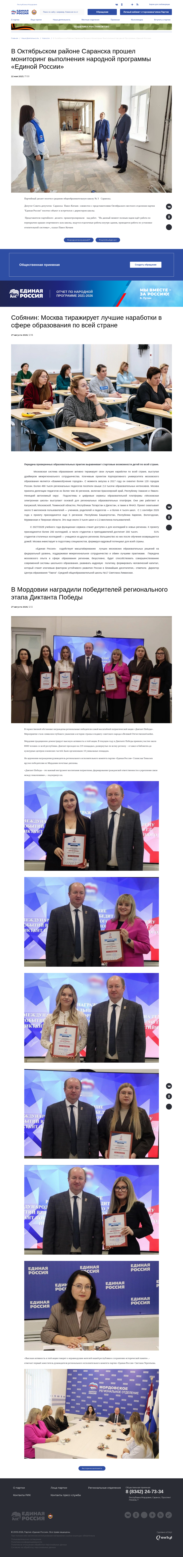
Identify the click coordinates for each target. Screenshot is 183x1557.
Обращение (102, 12)
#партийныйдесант (108, 240)
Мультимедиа (137, 20)
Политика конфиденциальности (26, 1542)
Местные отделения (90, 20)
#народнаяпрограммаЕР (78, 240)
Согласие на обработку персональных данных (33, 1547)
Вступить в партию (162, 20)
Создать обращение (145, 264)
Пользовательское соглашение (26, 1539)
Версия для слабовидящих (159, 4)
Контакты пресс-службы (66, 1495)
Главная (14, 38)
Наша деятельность (61, 20)
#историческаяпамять (92, 1468)
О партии (15, 20)
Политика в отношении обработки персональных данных (39, 1545)
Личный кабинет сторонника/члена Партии (146, 12)
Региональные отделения (104, 1487)
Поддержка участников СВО (91, 27)
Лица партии (36, 20)
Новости (46, 38)
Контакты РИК (22, 1495)
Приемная (115, 20)
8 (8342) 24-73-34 (144, 1491)
